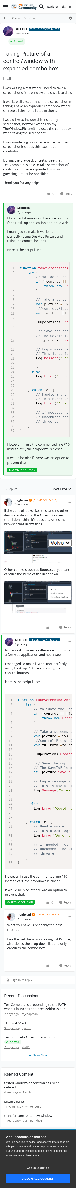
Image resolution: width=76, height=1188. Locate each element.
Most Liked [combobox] (61, 489)
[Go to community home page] (24, 7)
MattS (26, 1047)
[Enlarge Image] (38, 547)
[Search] (41, 6)
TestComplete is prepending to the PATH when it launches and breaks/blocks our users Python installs (35, 1007)
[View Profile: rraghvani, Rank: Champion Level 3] (8, 502)
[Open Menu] (70, 18)
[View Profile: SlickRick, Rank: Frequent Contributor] (8, 31)
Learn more (32, 1155)
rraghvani (21, 500)
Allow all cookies (38, 1178)
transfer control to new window (28, 1116)
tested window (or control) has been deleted (32, 1085)
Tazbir (27, 1092)
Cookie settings (38, 1167)
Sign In (66, 6)
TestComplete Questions (21, 18)
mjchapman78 (31, 1014)
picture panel (14, 1101)
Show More (40, 1055)
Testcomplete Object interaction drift (32, 1037)
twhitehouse (32, 1106)
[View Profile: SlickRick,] (11, 210)
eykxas (26, 1028)
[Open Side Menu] (5, 7)
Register (52, 6)
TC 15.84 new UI (16, 1023)
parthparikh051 (33, 1120)
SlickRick (21, 29)
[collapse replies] (38, 497)
